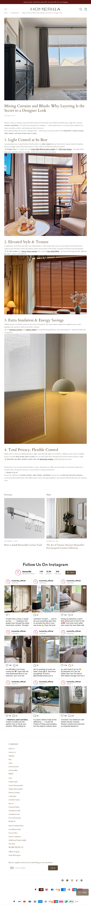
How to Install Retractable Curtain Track (23, 544)
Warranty (12, 844)
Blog (10, 759)
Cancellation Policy (15, 829)
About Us (12, 748)
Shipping (11, 756)
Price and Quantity (15, 818)
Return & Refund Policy (16, 826)
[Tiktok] (76, 880)
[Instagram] (72, 880)
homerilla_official (18, 581)
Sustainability (13, 770)
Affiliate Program (14, 852)
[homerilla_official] (8, 581)
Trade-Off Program (14, 855)
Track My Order (14, 767)
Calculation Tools (14, 814)
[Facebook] (62, 880)
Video (10, 763)
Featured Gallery (14, 807)
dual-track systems (46, 459)
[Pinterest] (81, 880)
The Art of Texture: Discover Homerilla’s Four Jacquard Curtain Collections (65, 546)
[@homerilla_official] (18, 572)
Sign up (53, 868)
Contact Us (12, 752)
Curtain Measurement (16, 785)
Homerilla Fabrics (14, 800)
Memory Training (14, 792)
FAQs (10, 778)
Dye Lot (11, 803)
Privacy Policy (13, 833)
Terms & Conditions (15, 837)
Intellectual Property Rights (17, 840)
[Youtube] (67, 880)
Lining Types (12, 796)
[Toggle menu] (5, 9)
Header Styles (13, 782)
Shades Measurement (16, 789)
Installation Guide (14, 810)
